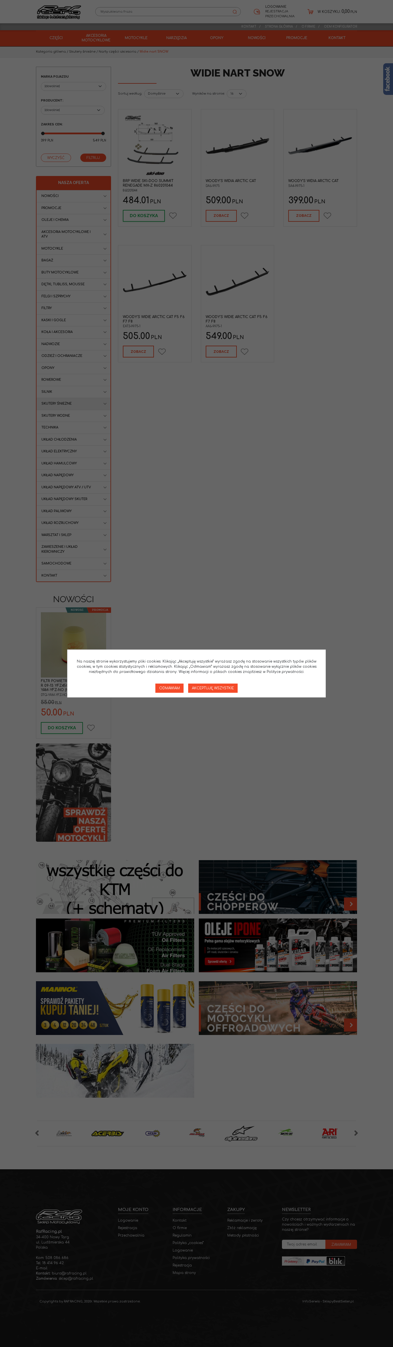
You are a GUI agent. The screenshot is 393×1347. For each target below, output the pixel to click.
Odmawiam (169, 688)
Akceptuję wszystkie (213, 688)
